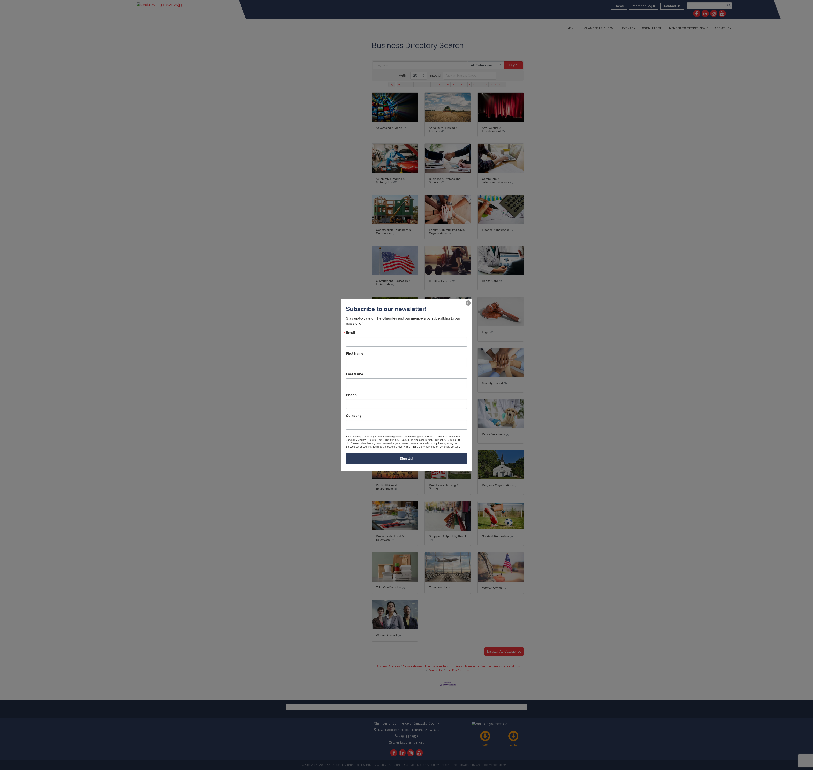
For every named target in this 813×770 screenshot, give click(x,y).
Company (354, 415)
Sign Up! (406, 458)
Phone (351, 395)
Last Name (354, 374)
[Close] (468, 303)
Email (350, 332)
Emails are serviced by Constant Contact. (436, 446)
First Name (354, 353)
